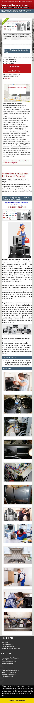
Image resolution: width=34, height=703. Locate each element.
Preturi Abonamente (7, 646)
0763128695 (14, 66)
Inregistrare (29, 1)
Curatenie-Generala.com (9, 672)
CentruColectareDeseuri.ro (9, 660)
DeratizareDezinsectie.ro (8, 674)
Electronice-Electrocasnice (16, 10)
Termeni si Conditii (7, 644)
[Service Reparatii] (15, 6)
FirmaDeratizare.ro (7, 676)
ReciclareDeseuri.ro (7, 663)
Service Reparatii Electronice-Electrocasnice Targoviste (15, 174)
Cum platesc (5, 643)
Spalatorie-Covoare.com (8, 662)
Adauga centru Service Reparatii (10, 1)
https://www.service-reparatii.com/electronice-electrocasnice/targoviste (16, 162)
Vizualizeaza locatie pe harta (17, 88)
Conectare (22, 1)
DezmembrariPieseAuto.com (10, 658)
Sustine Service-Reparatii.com (10, 648)
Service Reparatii (5, 10)
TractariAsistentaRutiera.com (10, 670)
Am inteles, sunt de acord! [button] (17, 700)
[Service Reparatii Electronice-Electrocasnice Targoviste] (17, 26)
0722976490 (14, 70)
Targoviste (3, 11)
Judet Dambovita (27, 10)
